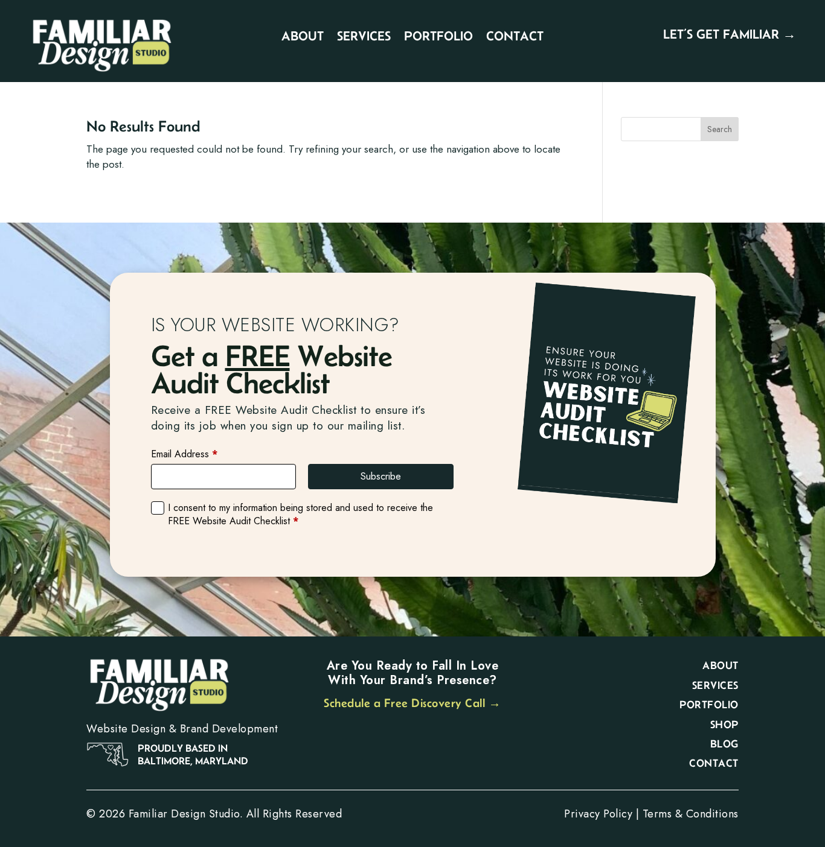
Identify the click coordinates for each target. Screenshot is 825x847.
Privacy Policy (598, 814)
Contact (515, 37)
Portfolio (438, 37)
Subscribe (381, 476)
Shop (724, 725)
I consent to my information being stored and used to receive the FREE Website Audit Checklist (300, 514)
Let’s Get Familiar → (729, 34)
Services (364, 37)
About (302, 37)
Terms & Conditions (691, 814)
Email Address (184, 454)
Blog (724, 744)
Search (719, 129)
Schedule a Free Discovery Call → (412, 702)
